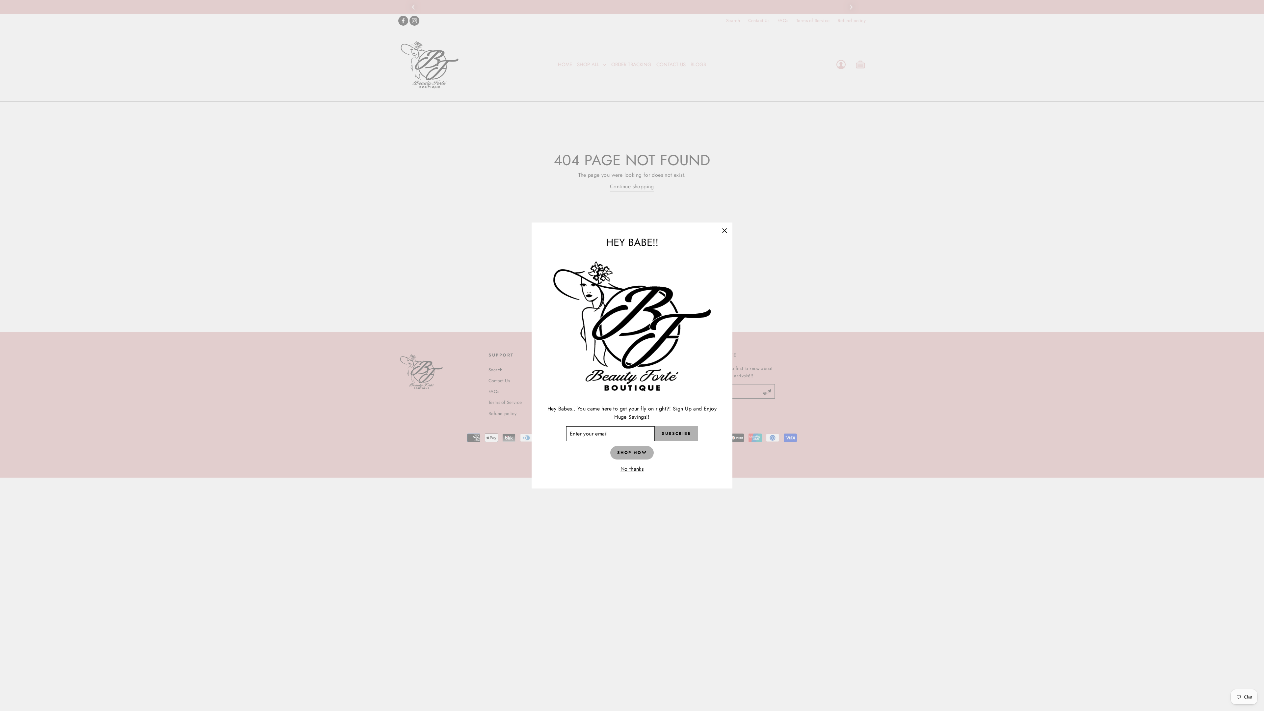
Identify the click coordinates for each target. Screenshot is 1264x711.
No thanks (632, 469)
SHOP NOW (632, 453)
